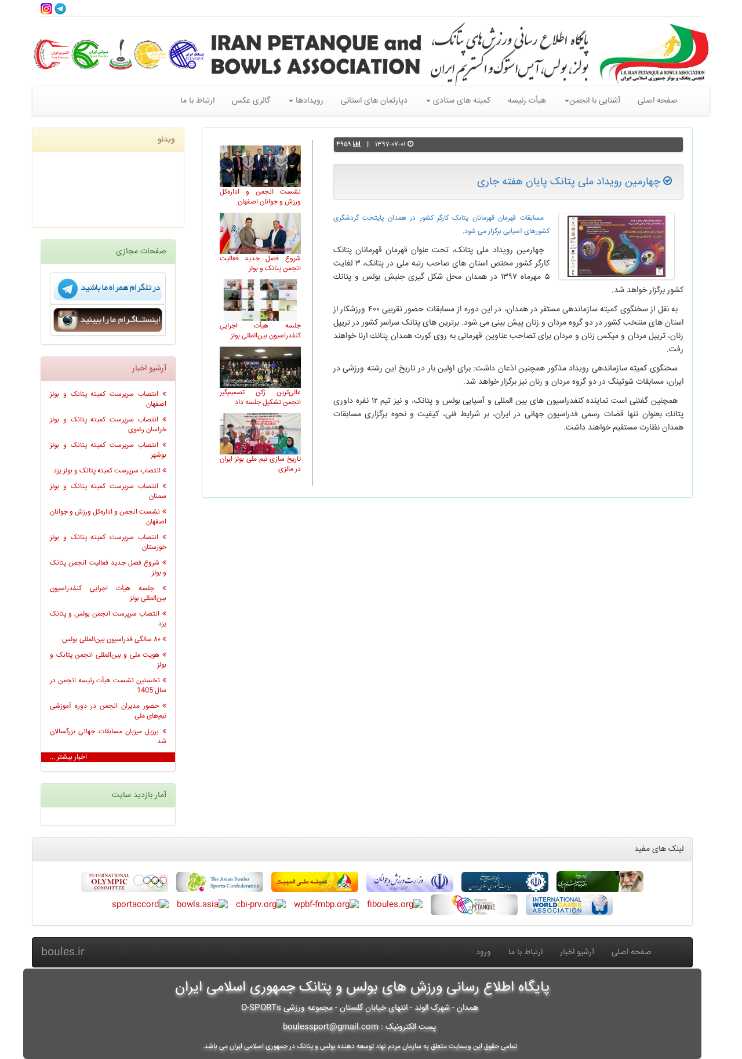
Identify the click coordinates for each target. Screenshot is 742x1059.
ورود (483, 952)
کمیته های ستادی (460, 100)
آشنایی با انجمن (594, 100)
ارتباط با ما (197, 100)
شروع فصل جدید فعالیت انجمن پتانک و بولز (260, 263)
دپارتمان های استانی (374, 100)
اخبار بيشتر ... (68, 757)
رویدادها (308, 100)
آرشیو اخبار (577, 952)
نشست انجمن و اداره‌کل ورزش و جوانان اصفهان (260, 197)
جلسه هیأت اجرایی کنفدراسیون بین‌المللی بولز (260, 331)
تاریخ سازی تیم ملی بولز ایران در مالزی (260, 464)
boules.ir (63, 952)
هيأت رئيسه (527, 100)
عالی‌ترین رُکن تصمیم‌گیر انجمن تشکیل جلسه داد (260, 397)
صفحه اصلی (658, 100)
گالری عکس (251, 100)
